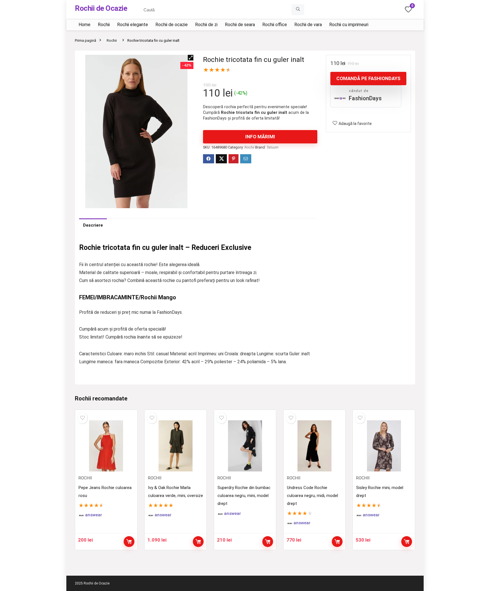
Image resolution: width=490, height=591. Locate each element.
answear (93, 515)
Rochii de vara (308, 24)
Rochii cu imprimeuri (348, 24)
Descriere (93, 225)
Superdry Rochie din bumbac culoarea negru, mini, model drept (244, 495)
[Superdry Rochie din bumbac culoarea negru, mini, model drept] (245, 445)
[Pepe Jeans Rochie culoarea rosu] (106, 445)
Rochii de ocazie (171, 24)
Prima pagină (85, 40)
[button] (190, 57)
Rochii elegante (132, 24)
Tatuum (272, 147)
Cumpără (267, 541)
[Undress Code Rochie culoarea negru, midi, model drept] (314, 445)
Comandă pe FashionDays (368, 78)
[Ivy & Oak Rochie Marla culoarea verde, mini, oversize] (175, 445)
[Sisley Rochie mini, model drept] (383, 445)
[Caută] (298, 9)
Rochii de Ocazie (101, 8)
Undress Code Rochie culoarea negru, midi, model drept (312, 495)
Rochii (104, 24)
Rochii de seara (240, 24)
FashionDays (365, 98)
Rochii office (274, 24)
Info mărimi (260, 136)
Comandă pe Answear (129, 541)
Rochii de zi (206, 24)
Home (84, 24)
